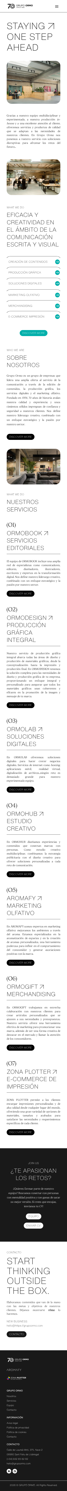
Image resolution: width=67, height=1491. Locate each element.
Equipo (10, 1405)
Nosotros (11, 1396)
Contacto (11, 1410)
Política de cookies (16, 1432)
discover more (33, 333)
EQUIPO (33, 1216)
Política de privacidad (18, 1427)
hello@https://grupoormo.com (25, 1325)
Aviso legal (12, 1423)
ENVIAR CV (33, 1225)
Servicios (11, 1401)
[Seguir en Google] (15, 1471)
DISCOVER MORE (20, 436)
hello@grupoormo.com (19, 1463)
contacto (16, 1334)
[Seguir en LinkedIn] (9, 1471)
